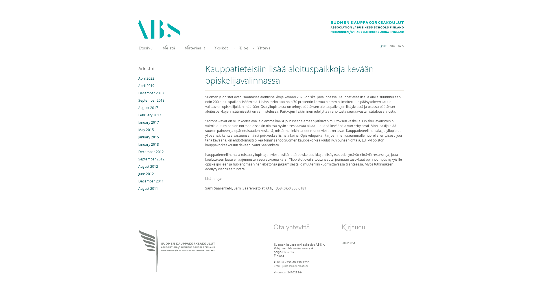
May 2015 (146, 129)
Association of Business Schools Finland (159, 29)
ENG (392, 46)
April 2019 (146, 85)
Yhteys (267, 48)
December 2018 (151, 93)
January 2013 (148, 144)
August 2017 (148, 107)
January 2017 (148, 122)
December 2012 (151, 151)
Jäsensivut (348, 242)
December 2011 (151, 181)
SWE (401, 46)
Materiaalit (195, 48)
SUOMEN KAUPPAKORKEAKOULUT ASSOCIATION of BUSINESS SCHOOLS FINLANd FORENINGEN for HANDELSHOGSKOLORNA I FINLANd (176, 251)
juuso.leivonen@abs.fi (295, 265)
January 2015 (148, 137)
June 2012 (146, 173)
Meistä (169, 48)
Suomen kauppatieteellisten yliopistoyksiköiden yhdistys (146, 48)
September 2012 (151, 159)
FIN (383, 46)
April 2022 (146, 78)
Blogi (243, 48)
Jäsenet (221, 48)
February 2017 (149, 115)
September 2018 (151, 100)
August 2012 (148, 166)
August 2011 (148, 188)
